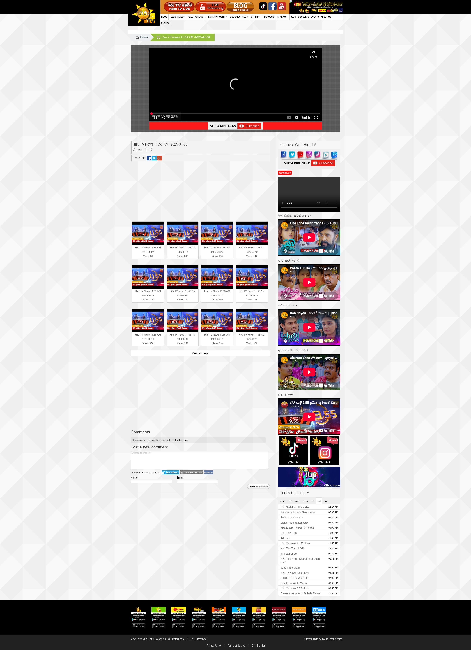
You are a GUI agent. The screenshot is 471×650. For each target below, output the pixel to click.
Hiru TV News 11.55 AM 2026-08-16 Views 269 (217, 295)
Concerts (303, 16)
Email (180, 477)
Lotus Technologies (332, 638)
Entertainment (216, 16)
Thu (305, 501)
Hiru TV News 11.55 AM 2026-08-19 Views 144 (252, 252)
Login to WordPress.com (191, 472)
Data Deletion (258, 645)
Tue (290, 501)
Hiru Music (269, 16)
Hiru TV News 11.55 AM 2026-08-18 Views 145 (148, 295)
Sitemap (308, 638)
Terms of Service (236, 645)
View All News (200, 353)
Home (164, 16)
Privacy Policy (214, 645)
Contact (166, 23)
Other (254, 16)
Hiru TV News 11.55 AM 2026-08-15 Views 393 (252, 295)
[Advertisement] (200, 190)
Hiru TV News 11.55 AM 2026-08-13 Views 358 (182, 339)
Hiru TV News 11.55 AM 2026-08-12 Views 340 (217, 339)
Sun (326, 501)
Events (315, 16)
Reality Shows (195, 16)
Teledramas (176, 16)
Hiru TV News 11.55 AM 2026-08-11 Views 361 (252, 339)
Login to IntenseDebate (170, 472)
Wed (297, 501)
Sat (319, 501)
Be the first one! (180, 440)
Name (134, 477)
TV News (281, 16)
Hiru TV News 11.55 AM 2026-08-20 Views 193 (217, 252)
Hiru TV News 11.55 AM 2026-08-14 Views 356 (148, 339)
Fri (312, 501)
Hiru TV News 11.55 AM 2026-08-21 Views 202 (182, 252)
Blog (293, 16)
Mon (282, 501)
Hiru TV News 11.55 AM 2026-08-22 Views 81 (148, 252)
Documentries (238, 16)
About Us (326, 16)
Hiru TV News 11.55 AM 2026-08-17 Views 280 (182, 295)
